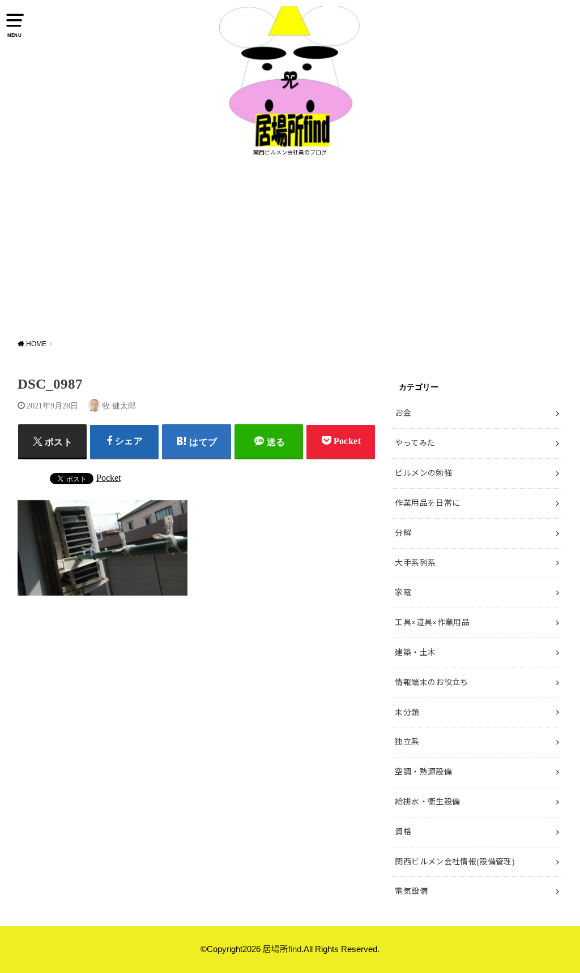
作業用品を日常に (427, 502)
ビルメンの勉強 (423, 472)
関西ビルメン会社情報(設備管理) (455, 861)
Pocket (108, 477)
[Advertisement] (290, 248)
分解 (403, 532)
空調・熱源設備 (423, 771)
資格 (403, 831)
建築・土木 (415, 652)
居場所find (282, 949)
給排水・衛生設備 (427, 801)
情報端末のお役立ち (431, 682)
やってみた (415, 442)
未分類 (407, 712)
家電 (403, 592)
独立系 (407, 741)
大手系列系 (415, 562)
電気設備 (411, 890)
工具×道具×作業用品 (432, 622)
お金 (403, 412)
